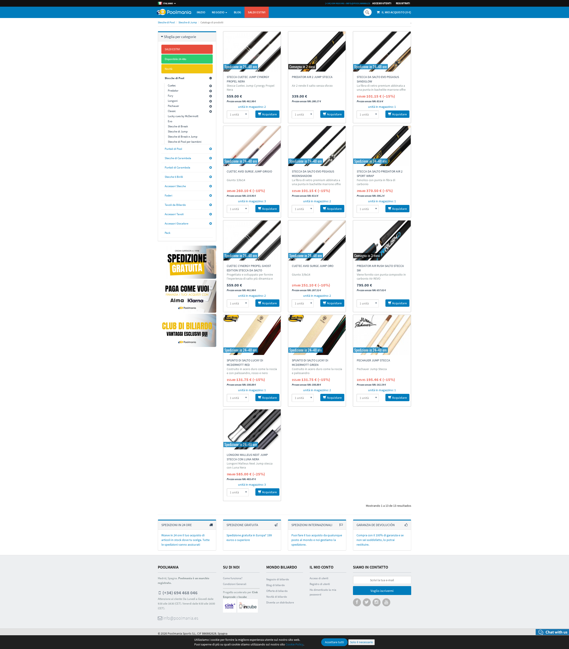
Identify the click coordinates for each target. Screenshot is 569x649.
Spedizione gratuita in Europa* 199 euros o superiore (249, 537)
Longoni (173, 101)
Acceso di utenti (319, 578)
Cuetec (172, 85)
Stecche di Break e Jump (182, 136)
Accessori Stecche (175, 186)
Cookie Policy (294, 644)
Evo (170, 121)
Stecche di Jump (187, 22)
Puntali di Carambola (177, 167)
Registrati (403, 3)
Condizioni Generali (234, 584)
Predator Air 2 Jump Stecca (312, 77)
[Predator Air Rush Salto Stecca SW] (382, 240)
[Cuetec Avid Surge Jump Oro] (317, 240)
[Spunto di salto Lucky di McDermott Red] (252, 335)
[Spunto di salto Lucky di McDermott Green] (317, 335)
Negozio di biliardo (277, 579)
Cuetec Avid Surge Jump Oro (312, 266)
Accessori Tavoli (174, 214)
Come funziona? (232, 578)
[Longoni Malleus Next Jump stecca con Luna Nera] (252, 429)
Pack (167, 233)
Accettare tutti (334, 642)
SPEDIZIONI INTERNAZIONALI (311, 525)
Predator (173, 90)
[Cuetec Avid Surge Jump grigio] (252, 146)
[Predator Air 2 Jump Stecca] (317, 52)
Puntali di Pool (173, 149)
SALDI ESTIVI (256, 12)
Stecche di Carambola (178, 158)
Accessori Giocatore (176, 223)
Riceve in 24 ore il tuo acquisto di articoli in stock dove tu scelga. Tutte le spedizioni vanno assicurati (185, 540)
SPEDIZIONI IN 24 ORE (176, 525)
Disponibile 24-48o (175, 59)
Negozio (218, 12)
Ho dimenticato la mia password (323, 592)
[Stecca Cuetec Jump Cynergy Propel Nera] (252, 52)
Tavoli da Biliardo (175, 205)
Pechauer (173, 106)
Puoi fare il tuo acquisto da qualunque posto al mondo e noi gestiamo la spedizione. (316, 540)
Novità (168, 69)
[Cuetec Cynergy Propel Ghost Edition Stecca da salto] (252, 240)
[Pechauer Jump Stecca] (382, 335)
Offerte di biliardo (277, 591)
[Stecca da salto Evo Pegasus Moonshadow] (317, 146)
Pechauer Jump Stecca (373, 360)
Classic (172, 111)
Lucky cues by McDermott (183, 116)
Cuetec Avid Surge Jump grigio (249, 171)
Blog (237, 12)
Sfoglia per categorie (180, 36)
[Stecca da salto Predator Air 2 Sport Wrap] (382, 146)
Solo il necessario (361, 642)
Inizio (201, 12)
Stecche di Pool (166, 22)
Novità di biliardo (276, 597)
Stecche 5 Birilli (174, 177)
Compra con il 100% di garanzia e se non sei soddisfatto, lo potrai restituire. (380, 540)
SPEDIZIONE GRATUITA (242, 525)
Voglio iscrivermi (382, 591)
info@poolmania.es (358, 3)
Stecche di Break (178, 126)
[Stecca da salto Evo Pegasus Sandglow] (382, 52)
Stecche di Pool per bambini (184, 142)
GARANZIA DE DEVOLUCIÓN (376, 525)
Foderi (168, 195)
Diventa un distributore (280, 602)
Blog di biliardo (275, 585)
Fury (170, 96)
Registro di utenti (320, 584)
